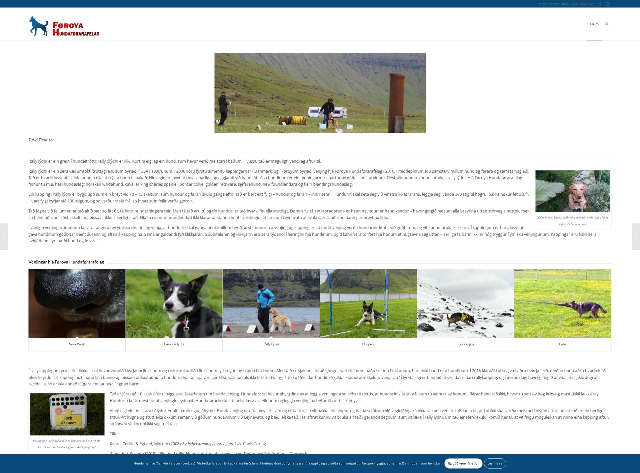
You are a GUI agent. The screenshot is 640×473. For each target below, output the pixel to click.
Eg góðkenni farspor (463, 463)
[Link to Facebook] (600, 4)
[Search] (607, 24)
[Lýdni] (562, 303)
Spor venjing (465, 344)
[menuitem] (594, 24)
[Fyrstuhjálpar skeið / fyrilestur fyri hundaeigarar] (636, 236)
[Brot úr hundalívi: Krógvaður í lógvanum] (4, 236)
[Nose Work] (77, 303)
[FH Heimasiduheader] (63, 24)
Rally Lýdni (271, 344)
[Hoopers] (368, 303)
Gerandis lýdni (174, 344)
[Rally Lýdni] (271, 303)
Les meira (495, 463)
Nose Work (77, 344)
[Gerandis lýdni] (174, 303)
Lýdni (562, 344)
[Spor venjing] (465, 303)
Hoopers (368, 344)
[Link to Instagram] (608, 4)
